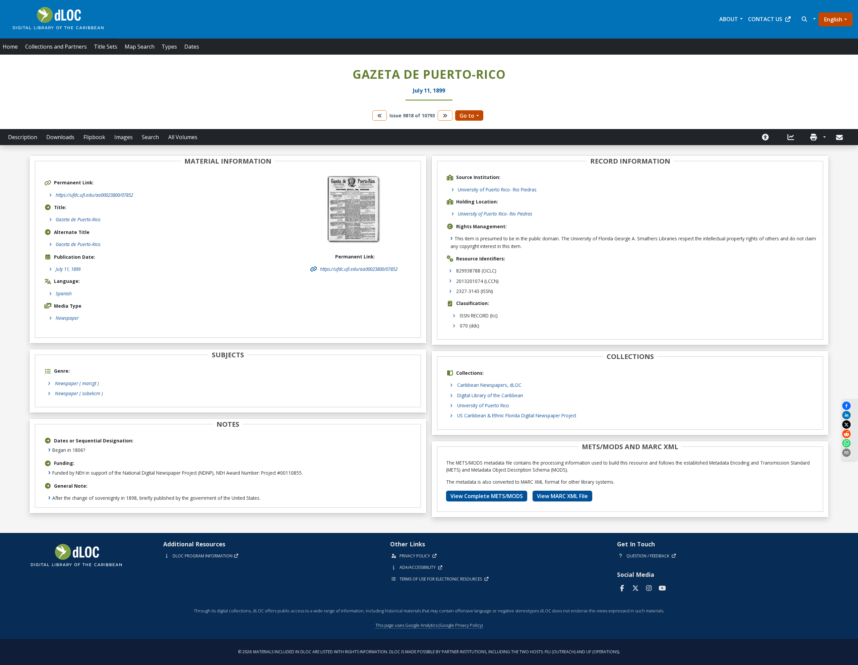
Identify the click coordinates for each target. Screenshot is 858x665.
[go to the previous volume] (379, 115)
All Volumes (182, 137)
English (833, 19)
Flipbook (94, 137)
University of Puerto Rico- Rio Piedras (497, 189)
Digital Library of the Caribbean (490, 395)
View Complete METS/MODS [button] (486, 496)
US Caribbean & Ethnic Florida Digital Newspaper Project (516, 415)
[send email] (849, 452)
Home (10, 46)
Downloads (60, 137)
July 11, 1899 (68, 269)
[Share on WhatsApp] (849, 443)
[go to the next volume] (445, 115)
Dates (191, 46)
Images (123, 137)
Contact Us (765, 19)
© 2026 (429, 652)
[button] (807, 19)
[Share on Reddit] (849, 434)
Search (150, 137)
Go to (466, 115)
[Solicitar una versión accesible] (765, 137)
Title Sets (105, 46)
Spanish (64, 293)
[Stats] (791, 137)
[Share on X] (849, 424)
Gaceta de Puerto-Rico (78, 244)
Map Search (140, 46)
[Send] (840, 137)
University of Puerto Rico (483, 405)
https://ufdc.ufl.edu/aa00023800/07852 (94, 195)
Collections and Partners (56, 46)
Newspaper (67, 318)
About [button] (728, 19)
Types (169, 46)
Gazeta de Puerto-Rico (78, 219)
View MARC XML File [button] (562, 496)
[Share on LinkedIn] (849, 415)
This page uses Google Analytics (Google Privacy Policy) (429, 625)
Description (22, 137)
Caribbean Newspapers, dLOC (489, 385)
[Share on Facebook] (849, 406)
